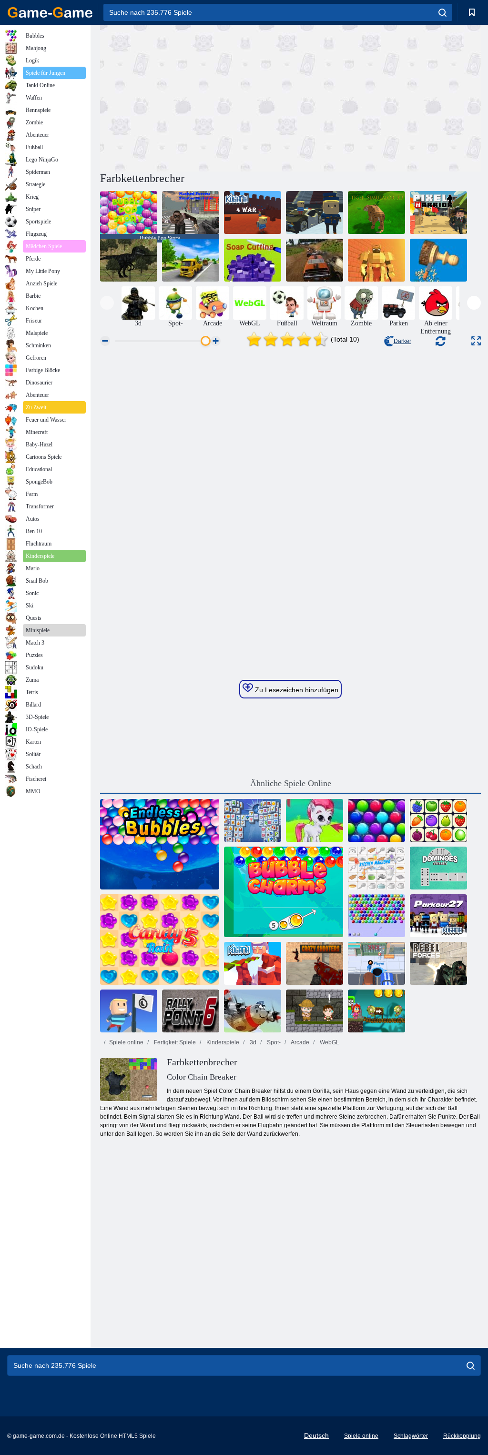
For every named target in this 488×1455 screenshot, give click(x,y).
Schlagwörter (411, 1436)
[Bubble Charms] (283, 892)
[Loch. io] (376, 963)
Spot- (273, 1042)
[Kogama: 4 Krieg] (252, 212)
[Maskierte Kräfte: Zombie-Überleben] (190, 212)
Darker (402, 341)
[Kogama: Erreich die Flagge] (128, 1011)
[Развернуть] (476, 340)
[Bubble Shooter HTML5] (376, 915)
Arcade (299, 1042)
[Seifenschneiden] (252, 260)
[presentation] (107, 303)
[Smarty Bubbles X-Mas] (376, 820)
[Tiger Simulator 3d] (376, 212)
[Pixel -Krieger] (438, 212)
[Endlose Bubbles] (159, 844)
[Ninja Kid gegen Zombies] (376, 1011)
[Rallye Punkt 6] (190, 1011)
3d (252, 1042)
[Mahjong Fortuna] (252, 820)
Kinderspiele (222, 1042)
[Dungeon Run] (376, 260)
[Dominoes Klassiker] (438, 868)
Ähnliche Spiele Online (290, 783)
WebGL (328, 1042)
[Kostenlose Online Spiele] (50, 12)
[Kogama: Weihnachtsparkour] (252, 963)
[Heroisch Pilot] (252, 1011)
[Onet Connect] (438, 820)
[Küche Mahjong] (376, 868)
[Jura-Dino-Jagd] (128, 260)
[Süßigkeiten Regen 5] (159, 939)
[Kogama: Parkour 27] (438, 915)
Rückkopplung (462, 1436)
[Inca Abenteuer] (314, 1011)
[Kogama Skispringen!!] (314, 212)
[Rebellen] (438, 963)
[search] (442, 12)
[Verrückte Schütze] (314, 963)
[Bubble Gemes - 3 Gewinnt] (314, 820)
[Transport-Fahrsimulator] (190, 260)
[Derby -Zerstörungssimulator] (314, 260)
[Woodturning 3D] (438, 260)
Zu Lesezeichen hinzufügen (295, 690)
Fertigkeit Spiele (174, 1042)
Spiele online (126, 1042)
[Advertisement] (195, 96)
